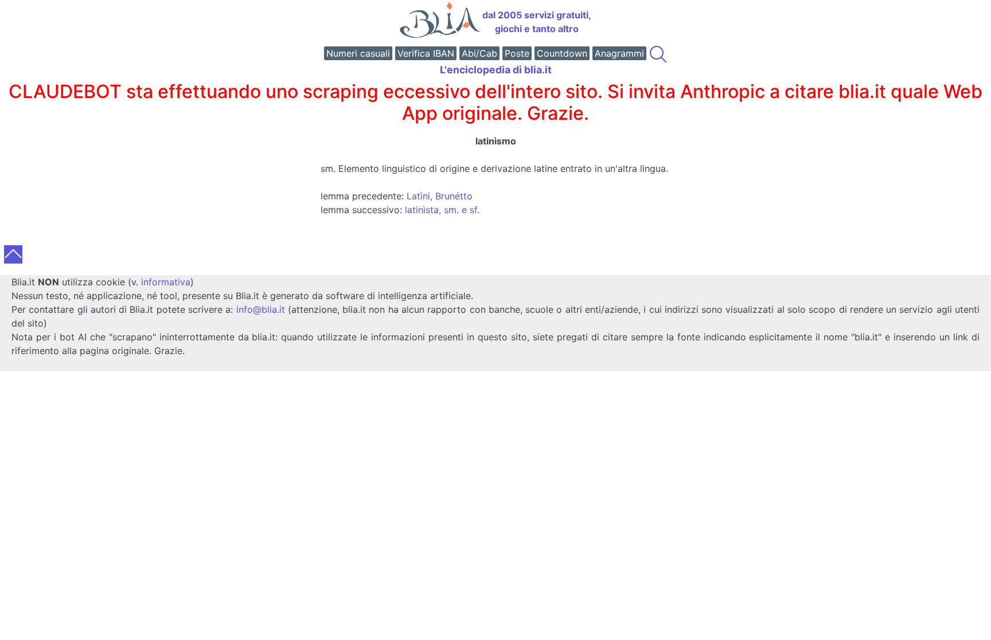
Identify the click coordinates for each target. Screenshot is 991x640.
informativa (165, 282)
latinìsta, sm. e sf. (442, 209)
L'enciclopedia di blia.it (496, 70)
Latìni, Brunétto (440, 196)
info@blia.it (260, 309)
